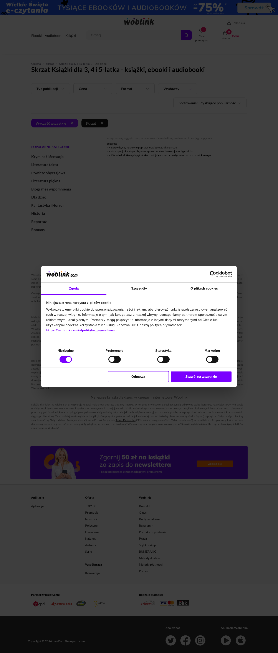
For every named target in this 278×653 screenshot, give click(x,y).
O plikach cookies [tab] (204, 288)
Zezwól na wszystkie (201, 376)
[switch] (114, 359)
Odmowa (138, 376)
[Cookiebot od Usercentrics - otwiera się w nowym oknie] (213, 274)
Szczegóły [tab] (139, 288)
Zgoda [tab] (74, 288)
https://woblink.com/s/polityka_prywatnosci (81, 330)
